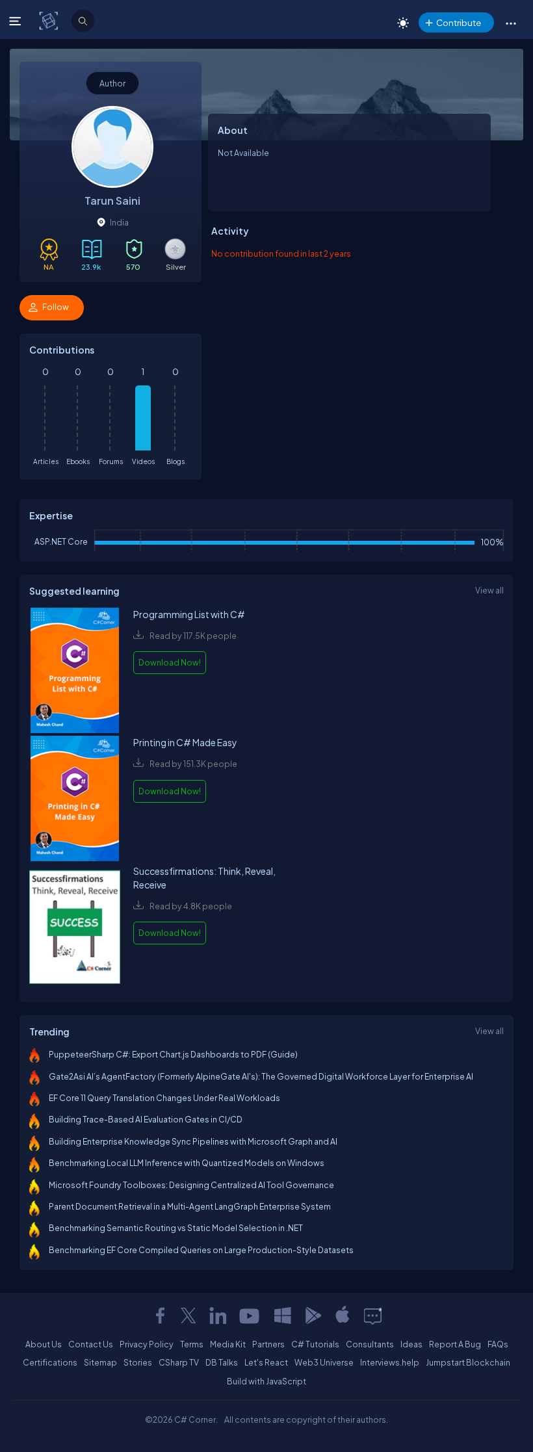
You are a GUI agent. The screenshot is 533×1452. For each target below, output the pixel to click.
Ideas (411, 1344)
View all (489, 590)
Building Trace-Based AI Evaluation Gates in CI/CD (145, 1119)
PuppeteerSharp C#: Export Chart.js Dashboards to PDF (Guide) (173, 1054)
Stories (138, 1362)
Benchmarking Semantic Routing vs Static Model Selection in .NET (176, 1228)
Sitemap (100, 1362)
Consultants (370, 1344)
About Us (43, 1344)
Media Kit (228, 1344)
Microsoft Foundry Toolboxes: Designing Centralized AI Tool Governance (191, 1185)
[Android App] (312, 1315)
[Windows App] (282, 1315)
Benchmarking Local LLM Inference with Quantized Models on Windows (186, 1163)
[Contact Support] (373, 1315)
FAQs (498, 1344)
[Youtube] (250, 1315)
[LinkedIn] (217, 1315)
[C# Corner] (50, 20)
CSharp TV (179, 1362)
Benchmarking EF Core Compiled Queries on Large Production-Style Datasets (201, 1250)
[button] (510, 22)
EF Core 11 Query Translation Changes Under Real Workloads (164, 1098)
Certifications (50, 1362)
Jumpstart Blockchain (468, 1362)
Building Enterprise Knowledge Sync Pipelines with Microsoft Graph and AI (193, 1141)
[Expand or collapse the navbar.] (16, 21)
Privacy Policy (147, 1344)
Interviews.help (389, 1362)
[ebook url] (74, 672)
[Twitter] (188, 1315)
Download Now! (169, 662)
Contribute (458, 22)
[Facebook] (160, 1315)
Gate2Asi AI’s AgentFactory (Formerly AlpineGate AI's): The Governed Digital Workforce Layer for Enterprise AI (261, 1076)
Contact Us (90, 1344)
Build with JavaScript (266, 1381)
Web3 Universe (324, 1362)
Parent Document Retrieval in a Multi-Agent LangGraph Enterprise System (190, 1206)
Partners (268, 1344)
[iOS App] (342, 1315)
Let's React (266, 1362)
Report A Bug (455, 1344)
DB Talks (221, 1362)
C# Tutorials (315, 1344)
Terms (191, 1344)
